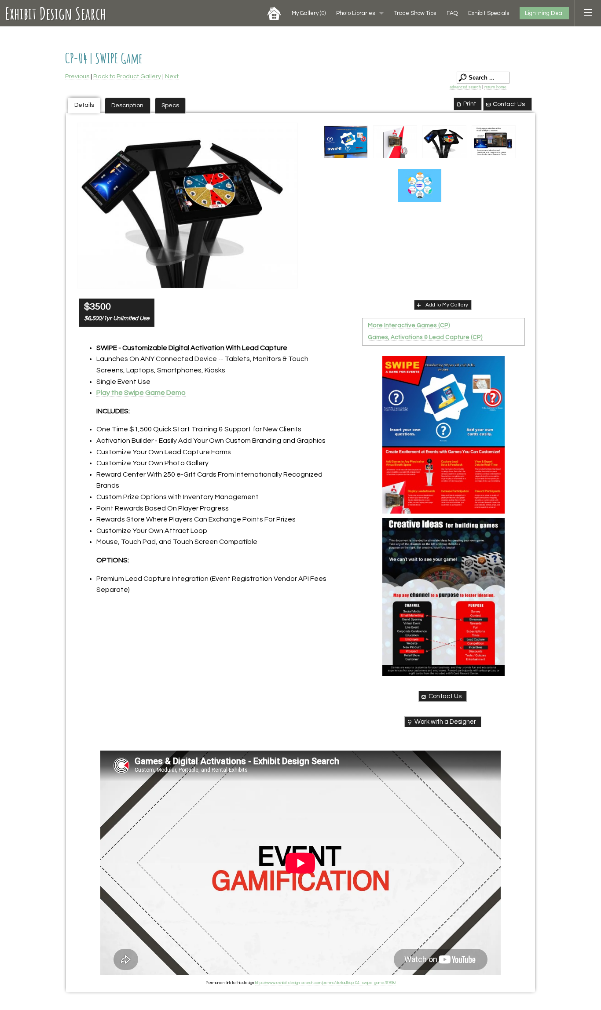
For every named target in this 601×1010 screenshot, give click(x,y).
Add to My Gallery (446, 305)
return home (495, 87)
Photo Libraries (355, 13)
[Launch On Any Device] (187, 205)
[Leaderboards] (395, 142)
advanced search (465, 87)
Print (469, 103)
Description (127, 105)
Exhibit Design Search (55, 13)
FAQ (452, 13)
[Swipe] (345, 142)
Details (84, 105)
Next (172, 76)
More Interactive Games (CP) (409, 325)
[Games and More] (419, 186)
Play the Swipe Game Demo (141, 392)
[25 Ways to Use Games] (443, 596)
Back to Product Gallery (127, 76)
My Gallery (309, 13)
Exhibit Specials (488, 13)
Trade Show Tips (415, 13)
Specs (170, 105)
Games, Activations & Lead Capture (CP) (425, 337)
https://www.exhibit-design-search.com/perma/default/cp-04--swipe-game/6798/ (325, 983)
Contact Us (509, 104)
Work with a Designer (445, 721)
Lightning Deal (544, 13)
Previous (77, 76)
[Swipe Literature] (443, 435)
